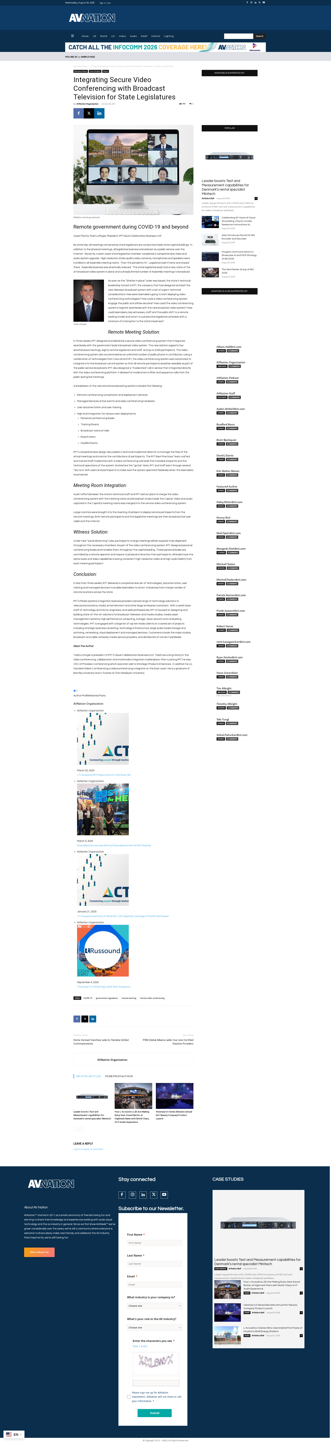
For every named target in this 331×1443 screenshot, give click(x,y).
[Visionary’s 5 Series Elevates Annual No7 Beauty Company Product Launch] (174, 1096)
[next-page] (81, 1129)
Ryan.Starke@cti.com (230, 657)
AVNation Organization (87, 103)
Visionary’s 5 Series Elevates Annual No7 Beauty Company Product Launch (174, 1115)
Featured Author (227, 486)
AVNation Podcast (228, 378)
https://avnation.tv (224, 696)
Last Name (134, 1255)
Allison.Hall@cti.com (229, 346)
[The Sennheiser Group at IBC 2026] (210, 272)
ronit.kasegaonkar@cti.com (233, 641)
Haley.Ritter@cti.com (229, 502)
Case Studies (95, 71)
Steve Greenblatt (227, 672)
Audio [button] (144, 1346)
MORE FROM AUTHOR (119, 1076)
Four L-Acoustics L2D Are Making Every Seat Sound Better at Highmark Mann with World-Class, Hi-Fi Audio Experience (272, 1285)
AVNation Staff (208, 198)
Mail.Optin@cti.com (229, 533)
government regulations (107, 998)
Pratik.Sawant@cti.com (231, 610)
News (105, 71)
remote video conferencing (152, 998)
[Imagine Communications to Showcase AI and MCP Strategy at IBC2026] (210, 256)
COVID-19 (87, 998)
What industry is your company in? (151, 1297)
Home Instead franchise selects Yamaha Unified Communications (101, 1041)
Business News (80, 66)
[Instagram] (251, 3)
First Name (134, 1235)
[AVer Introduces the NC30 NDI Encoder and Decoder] (210, 240)
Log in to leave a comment (88, 1149)
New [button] (135, 1346)
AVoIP (247, 1312)
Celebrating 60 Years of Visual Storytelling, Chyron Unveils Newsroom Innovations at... (238, 221)
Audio (247, 1293)
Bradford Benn (226, 424)
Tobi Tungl (223, 719)
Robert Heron (225, 626)
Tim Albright (224, 688)
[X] (260, 3)
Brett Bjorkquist (226, 440)
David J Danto (225, 455)
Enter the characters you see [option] (152, 1341)
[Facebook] (247, 3)
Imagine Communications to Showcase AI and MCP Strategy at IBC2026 (239, 255)
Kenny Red (223, 517)
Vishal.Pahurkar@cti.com (232, 735)
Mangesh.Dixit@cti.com (231, 548)
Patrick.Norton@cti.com (231, 595)
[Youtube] (264, 3)
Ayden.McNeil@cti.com (231, 409)
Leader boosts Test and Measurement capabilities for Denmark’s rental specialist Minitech (92, 1115)
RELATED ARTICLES (88, 1076)
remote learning (129, 998)
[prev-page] (75, 1129)
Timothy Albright (227, 704)
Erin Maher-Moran (228, 471)
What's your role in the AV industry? (151, 1319)
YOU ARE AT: (71, 56)
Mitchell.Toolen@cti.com (231, 579)
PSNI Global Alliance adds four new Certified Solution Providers (168, 1041)
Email (131, 1276)
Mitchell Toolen (226, 564)
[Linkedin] (255, 3)
